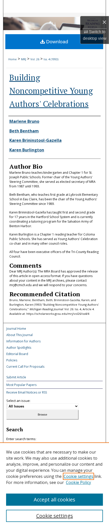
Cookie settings (78, 476)
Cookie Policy (78, 482)
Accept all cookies (54, 499)
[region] (54, 485)
